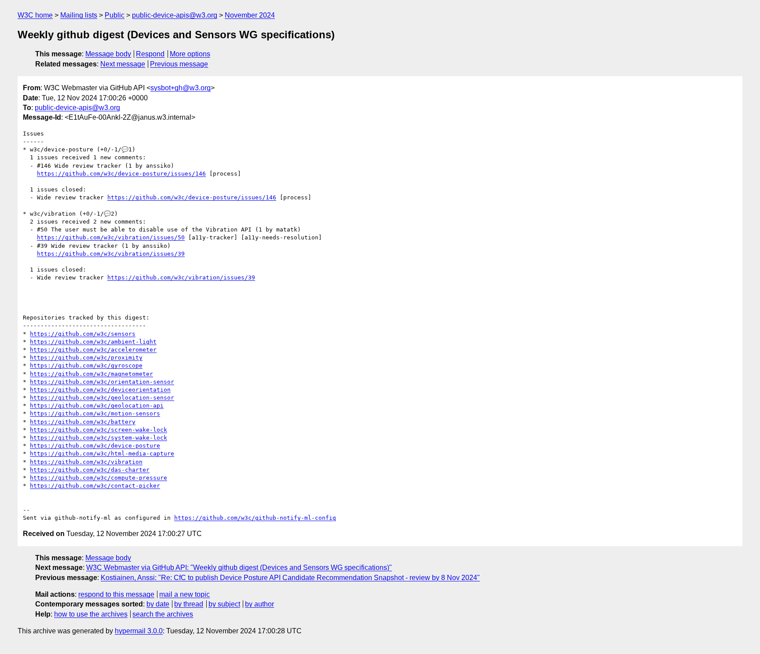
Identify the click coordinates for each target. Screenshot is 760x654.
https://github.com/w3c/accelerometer (93, 349)
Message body (108, 54)
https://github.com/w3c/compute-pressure (98, 477)
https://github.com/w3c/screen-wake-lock (98, 429)
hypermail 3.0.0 (139, 631)
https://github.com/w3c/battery (82, 422)
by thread (188, 604)
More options (190, 54)
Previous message (179, 64)
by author (259, 604)
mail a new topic (184, 594)
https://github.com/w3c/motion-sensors (95, 413)
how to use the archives (91, 614)
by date (157, 604)
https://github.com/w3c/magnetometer (91, 374)
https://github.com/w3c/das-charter (90, 470)
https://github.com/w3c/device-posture (95, 445)
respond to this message (116, 594)
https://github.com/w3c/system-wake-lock (98, 437)
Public (114, 15)
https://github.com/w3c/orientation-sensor (102, 381)
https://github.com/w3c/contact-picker (95, 485)
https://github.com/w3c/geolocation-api (97, 405)
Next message (122, 64)
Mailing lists (78, 15)
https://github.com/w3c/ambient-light (93, 341)
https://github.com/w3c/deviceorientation (100, 389)
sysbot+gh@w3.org (180, 88)
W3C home (35, 15)
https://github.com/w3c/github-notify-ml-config (255, 517)
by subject (224, 604)
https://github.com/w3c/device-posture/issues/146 (121, 173)
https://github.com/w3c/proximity (86, 357)
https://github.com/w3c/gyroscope (86, 365)
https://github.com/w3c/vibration (86, 462)
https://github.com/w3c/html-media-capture (102, 453)
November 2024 (250, 15)
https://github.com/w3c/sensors (82, 334)
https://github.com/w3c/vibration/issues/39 (111, 253)
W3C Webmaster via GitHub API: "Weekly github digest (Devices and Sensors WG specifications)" (239, 567)
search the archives (162, 614)
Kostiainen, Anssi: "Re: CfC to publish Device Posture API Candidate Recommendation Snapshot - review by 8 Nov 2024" (290, 577)
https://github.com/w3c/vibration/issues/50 (111, 237)
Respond (150, 54)
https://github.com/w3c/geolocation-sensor (102, 397)
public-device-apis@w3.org (174, 15)
